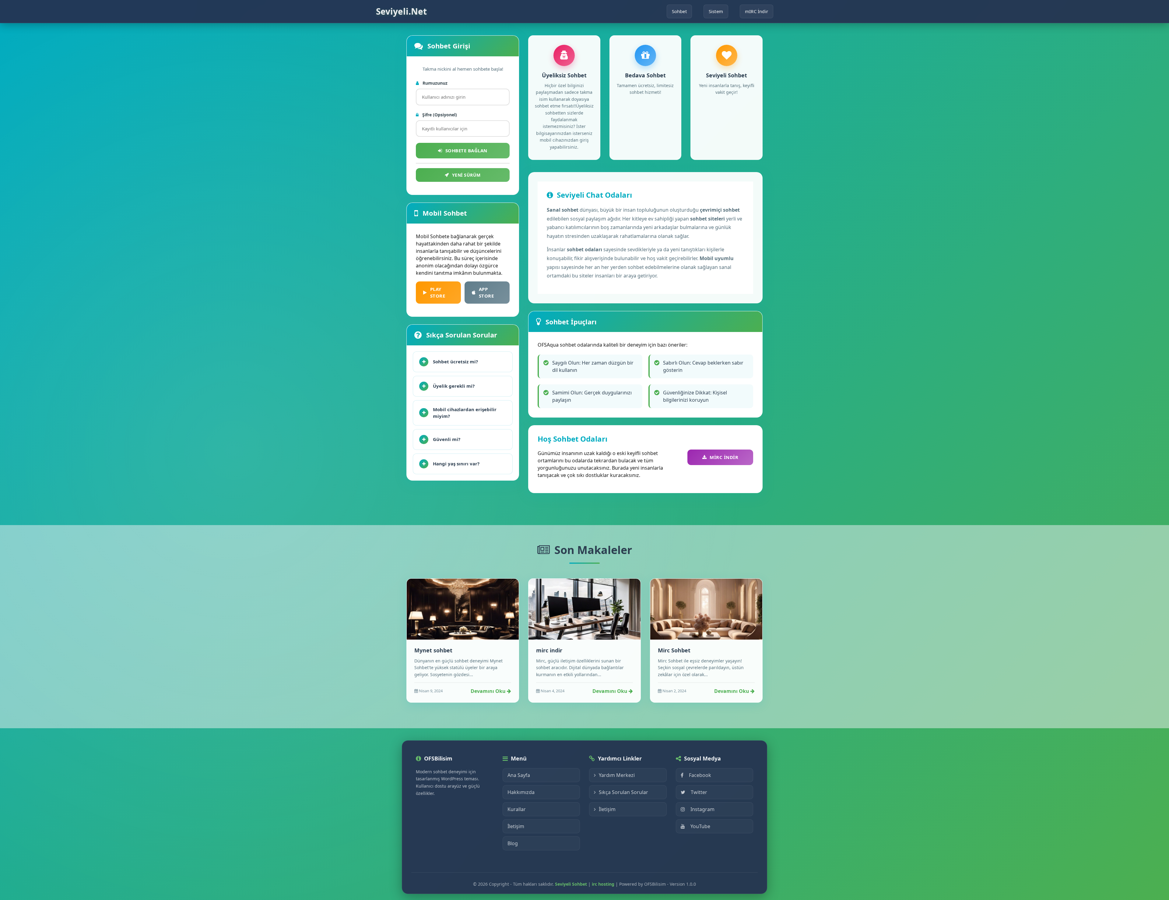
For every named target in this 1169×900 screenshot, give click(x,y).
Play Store (437, 292)
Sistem (716, 11)
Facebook (700, 775)
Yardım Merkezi (617, 775)
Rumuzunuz (434, 83)
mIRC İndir (756, 11)
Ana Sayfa (518, 775)
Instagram (702, 809)
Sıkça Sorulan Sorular (623, 792)
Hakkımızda (521, 792)
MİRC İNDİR (724, 457)
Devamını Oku (489, 691)
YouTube (700, 826)
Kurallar (516, 809)
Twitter (699, 792)
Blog (512, 843)
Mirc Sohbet (674, 650)
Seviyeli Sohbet (571, 884)
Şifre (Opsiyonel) (439, 115)
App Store (486, 292)
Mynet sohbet (433, 650)
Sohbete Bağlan (466, 150)
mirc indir (549, 650)
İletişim (515, 826)
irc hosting (603, 884)
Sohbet (679, 11)
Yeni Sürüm (466, 175)
